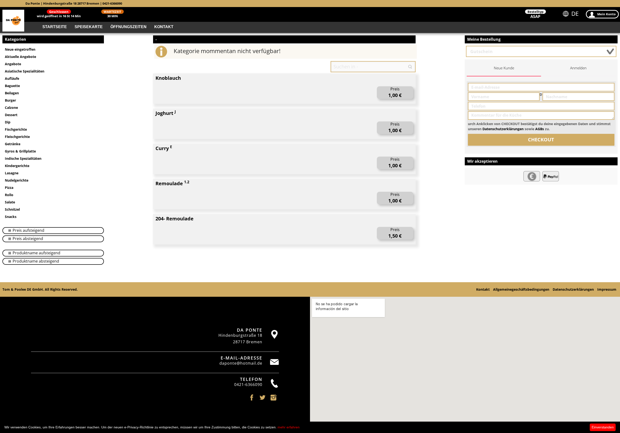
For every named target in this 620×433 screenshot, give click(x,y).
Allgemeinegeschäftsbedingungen (521, 289)
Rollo (9, 194)
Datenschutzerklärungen (503, 129)
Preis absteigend (27, 238)
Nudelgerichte (16, 180)
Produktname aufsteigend (36, 253)
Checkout (541, 139)
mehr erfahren (289, 427)
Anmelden (578, 68)
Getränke (12, 144)
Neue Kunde (504, 68)
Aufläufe (12, 78)
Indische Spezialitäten (23, 158)
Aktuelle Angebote (20, 56)
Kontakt (163, 27)
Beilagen (12, 93)
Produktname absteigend (35, 261)
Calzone (11, 107)
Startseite (54, 27)
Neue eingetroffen (20, 49)
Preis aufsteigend (28, 230)
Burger (10, 100)
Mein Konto (606, 14)
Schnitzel (12, 209)
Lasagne (11, 173)
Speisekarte (89, 27)
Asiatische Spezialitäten (24, 71)
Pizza (9, 187)
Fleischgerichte (17, 136)
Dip (7, 122)
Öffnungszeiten (128, 27)
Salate (10, 202)
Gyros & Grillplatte (20, 151)
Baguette (12, 85)
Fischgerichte (16, 129)
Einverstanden (603, 427)
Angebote (13, 64)
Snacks (10, 216)
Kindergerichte (17, 165)
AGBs (539, 129)
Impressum (606, 289)
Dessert (11, 114)
